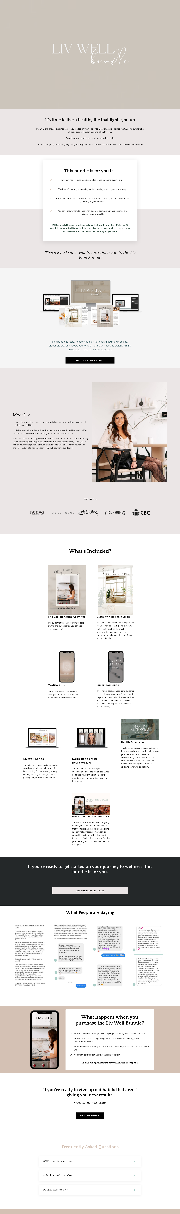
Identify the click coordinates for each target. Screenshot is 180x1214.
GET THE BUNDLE (90, 1115)
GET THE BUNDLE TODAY (90, 360)
